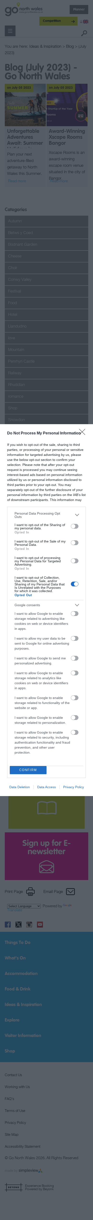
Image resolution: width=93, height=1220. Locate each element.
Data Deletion (19, 787)
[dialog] (46, 610)
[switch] (74, 526)
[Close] (83, 433)
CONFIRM (28, 770)
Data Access (46, 787)
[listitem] (46, 515)
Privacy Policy (73, 787)
